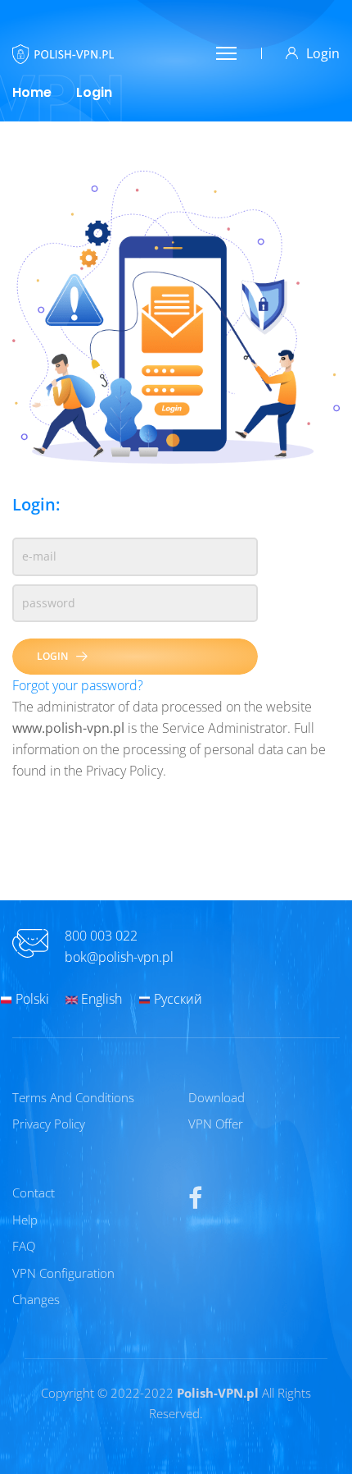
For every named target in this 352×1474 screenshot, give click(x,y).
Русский (176, 999)
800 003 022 (101, 935)
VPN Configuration (63, 1273)
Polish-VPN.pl (218, 1393)
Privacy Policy (48, 1123)
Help (25, 1219)
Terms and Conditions (73, 1097)
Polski (30, 999)
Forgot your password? (77, 685)
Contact (33, 1192)
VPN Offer (215, 1123)
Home (32, 92)
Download (216, 1097)
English (100, 999)
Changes (36, 1299)
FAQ (23, 1246)
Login (323, 53)
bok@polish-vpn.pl (119, 957)
